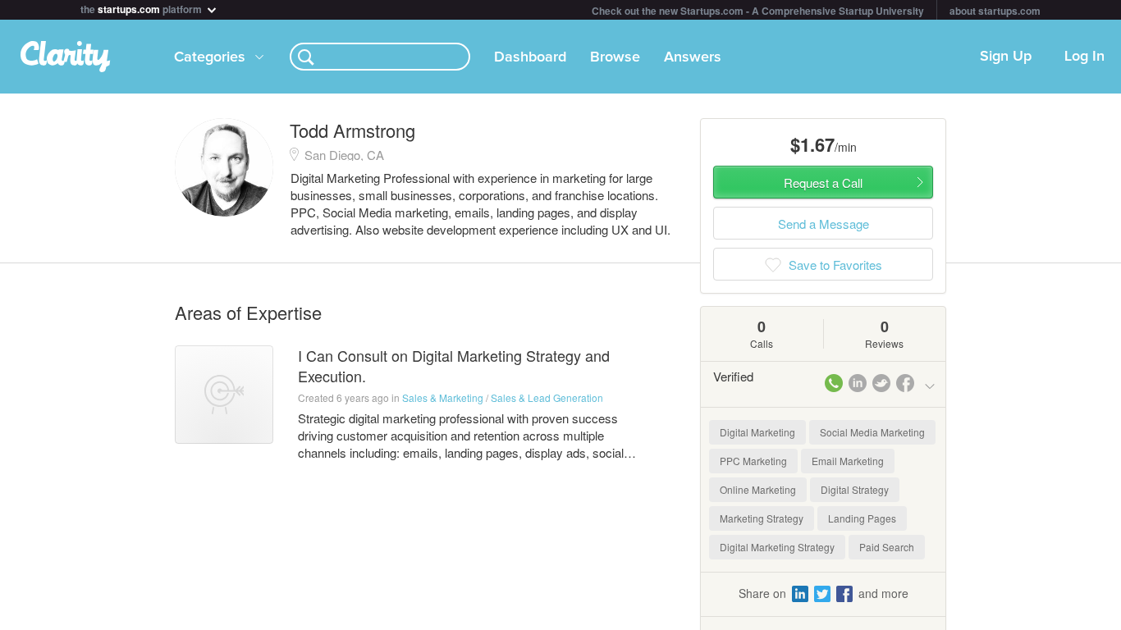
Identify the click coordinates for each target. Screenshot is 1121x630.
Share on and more (823, 593)
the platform (142, 8)
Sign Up (1006, 56)
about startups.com (995, 10)
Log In (1084, 56)
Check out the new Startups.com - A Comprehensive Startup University (758, 10)
